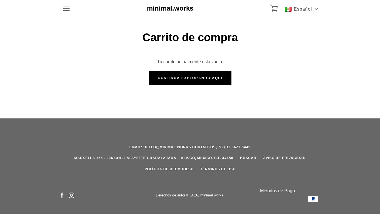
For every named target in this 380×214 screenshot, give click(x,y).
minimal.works (170, 8)
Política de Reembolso (169, 169)
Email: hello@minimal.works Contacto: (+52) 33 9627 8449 (190, 147)
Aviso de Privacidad (284, 158)
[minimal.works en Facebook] (62, 195)
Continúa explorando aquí (190, 78)
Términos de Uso (218, 169)
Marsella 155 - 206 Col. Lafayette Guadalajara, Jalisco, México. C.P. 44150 (153, 158)
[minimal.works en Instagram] (71, 195)
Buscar (248, 158)
